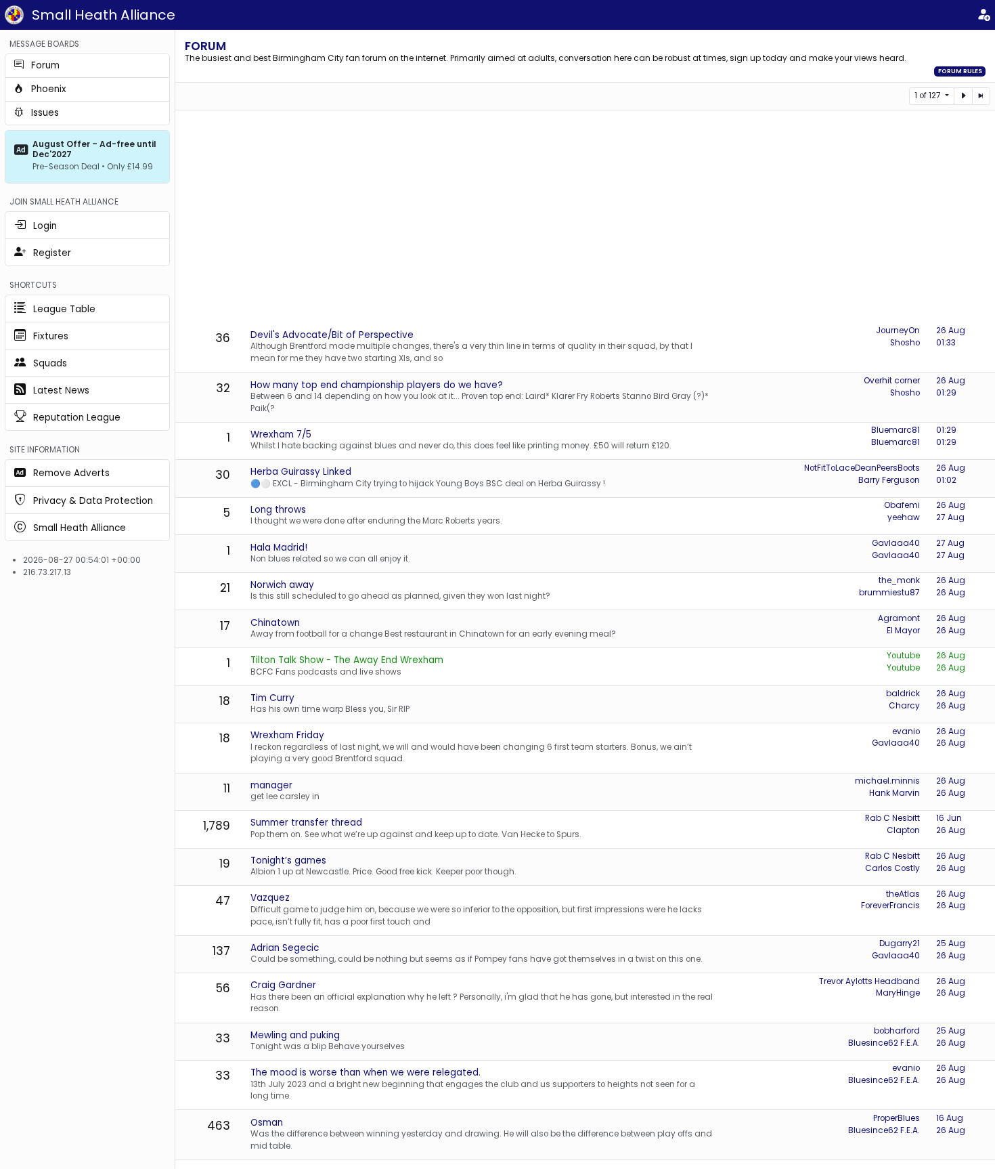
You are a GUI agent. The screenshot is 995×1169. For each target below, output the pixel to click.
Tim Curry (272, 698)
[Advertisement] (585, 219)
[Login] (983, 15)
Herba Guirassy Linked (300, 471)
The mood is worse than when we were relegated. (365, 1072)
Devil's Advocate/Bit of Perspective (332, 334)
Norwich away (282, 584)
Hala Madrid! (278, 547)
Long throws (278, 509)
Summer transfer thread (306, 822)
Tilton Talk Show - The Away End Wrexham (346, 660)
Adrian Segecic (284, 947)
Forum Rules (960, 71)
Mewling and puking (295, 1035)
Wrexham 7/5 (280, 434)
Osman (266, 1122)
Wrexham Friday (287, 735)
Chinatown (275, 622)
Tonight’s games (288, 860)
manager (271, 785)
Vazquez (270, 897)
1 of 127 (928, 95)
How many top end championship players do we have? (376, 385)
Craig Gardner (283, 985)
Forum (205, 46)
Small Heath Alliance (103, 14)
